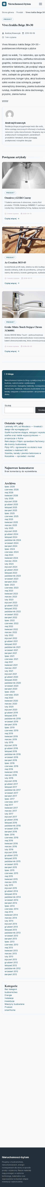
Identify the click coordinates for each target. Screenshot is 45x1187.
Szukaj (8, 405)
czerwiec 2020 (11, 695)
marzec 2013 (11, 953)
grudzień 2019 (11, 712)
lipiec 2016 (9, 834)
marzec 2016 (11, 846)
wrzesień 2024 (11, 543)
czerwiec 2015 (11, 873)
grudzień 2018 (11, 748)
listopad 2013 (11, 929)
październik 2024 (13, 540)
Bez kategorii (11, 989)
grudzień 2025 (11, 504)
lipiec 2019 (9, 727)
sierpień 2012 (11, 974)
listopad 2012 (11, 965)
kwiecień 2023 (11, 593)
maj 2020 (9, 697)
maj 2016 (9, 840)
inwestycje (9, 1001)
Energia (8, 995)
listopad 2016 (11, 822)
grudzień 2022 (11, 605)
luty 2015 (9, 885)
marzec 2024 (11, 561)
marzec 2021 (11, 668)
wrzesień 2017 (11, 793)
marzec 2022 (11, 632)
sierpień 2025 (11, 510)
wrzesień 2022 (11, 614)
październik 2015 (12, 861)
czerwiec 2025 (11, 516)
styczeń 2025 (11, 531)
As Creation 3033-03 (15, 262)
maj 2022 (9, 626)
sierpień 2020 (11, 689)
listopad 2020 (11, 680)
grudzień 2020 (11, 677)
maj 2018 (9, 769)
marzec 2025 (11, 525)
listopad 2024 (11, 537)
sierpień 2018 (11, 760)
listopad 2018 (11, 751)
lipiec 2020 (10, 692)
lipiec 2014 (10, 906)
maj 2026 (9, 492)
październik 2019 (13, 718)
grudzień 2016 (11, 819)
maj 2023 (9, 590)
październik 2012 (12, 968)
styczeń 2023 (11, 602)
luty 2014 (9, 921)
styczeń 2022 (11, 638)
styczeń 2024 (11, 567)
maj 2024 (9, 555)
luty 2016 (9, 849)
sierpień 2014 (11, 903)
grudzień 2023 (11, 570)
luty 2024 (9, 564)
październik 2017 (13, 790)
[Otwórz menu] (40, 3)
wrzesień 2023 (11, 579)
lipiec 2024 (10, 549)
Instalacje (9, 998)
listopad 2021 (11, 644)
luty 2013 (9, 956)
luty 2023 (9, 599)
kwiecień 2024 (11, 558)
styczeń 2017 (11, 816)
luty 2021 (9, 671)
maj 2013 (9, 947)
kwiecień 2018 (11, 772)
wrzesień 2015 (11, 864)
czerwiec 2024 (12, 552)
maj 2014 (9, 912)
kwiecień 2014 (11, 915)
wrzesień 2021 (11, 650)
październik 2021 (12, 647)
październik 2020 (13, 683)
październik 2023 (13, 576)
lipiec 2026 (10, 486)
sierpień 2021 (11, 653)
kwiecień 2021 (11, 665)
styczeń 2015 (11, 888)
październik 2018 (13, 754)
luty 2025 (9, 528)
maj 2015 (9, 876)
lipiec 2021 (9, 656)
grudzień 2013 (11, 927)
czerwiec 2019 (11, 730)
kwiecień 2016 (11, 843)
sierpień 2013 (11, 938)
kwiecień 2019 (11, 736)
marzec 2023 (11, 596)
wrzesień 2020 (11, 686)
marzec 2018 (11, 775)
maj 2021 (9, 662)
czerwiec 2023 (11, 587)
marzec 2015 (11, 882)
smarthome (10, 1010)
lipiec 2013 (9, 941)
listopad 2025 (11, 507)
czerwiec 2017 (11, 802)
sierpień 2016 (11, 831)
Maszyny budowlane (14, 1004)
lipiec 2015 (9, 870)
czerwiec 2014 (11, 909)
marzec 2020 (11, 703)
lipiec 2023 (10, 584)
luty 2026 (9, 498)
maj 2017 (9, 805)
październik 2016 (13, 825)
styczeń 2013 (11, 959)
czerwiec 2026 (11, 489)
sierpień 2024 (11, 546)
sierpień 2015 (11, 867)
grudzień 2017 (11, 784)
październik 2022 (13, 611)
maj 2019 (9, 733)
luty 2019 (9, 742)
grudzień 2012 (11, 962)
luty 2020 (9, 706)
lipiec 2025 (10, 513)
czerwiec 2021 (11, 659)
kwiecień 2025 (11, 522)
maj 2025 (9, 519)
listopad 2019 (11, 715)
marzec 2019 (11, 739)
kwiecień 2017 (11, 808)
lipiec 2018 (9, 763)
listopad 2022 (11, 608)
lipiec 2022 (10, 620)
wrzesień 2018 (11, 757)
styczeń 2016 (11, 852)
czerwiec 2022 (11, 623)
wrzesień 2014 (11, 900)
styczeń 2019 (11, 745)
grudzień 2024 (11, 534)
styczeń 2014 (11, 924)
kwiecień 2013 (11, 950)
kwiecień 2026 (11, 495)
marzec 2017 (11, 811)
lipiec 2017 (9, 799)
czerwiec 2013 (11, 944)
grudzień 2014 (11, 891)
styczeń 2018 (11, 781)
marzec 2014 (11, 918)
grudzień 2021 (11, 641)
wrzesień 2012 (11, 971)
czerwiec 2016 (11, 837)
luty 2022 (9, 635)
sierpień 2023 (11, 581)
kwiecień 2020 (11, 700)
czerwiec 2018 (11, 766)
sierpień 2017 (11, 796)
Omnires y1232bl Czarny (18, 198)
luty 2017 (9, 813)
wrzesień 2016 (11, 828)
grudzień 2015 (11, 855)
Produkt (8, 19)
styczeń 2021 (11, 674)
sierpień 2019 (11, 724)
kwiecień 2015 (11, 879)
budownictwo (11, 992)
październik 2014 (13, 897)
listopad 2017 (11, 787)
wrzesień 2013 (11, 935)
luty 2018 (9, 778)
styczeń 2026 (11, 501)
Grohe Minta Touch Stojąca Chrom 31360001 (23, 328)
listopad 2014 (11, 894)
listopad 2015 (11, 858)
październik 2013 (12, 932)
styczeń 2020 (11, 709)
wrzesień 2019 (11, 721)
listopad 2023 (11, 573)
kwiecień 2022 (11, 629)
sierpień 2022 (11, 617)
